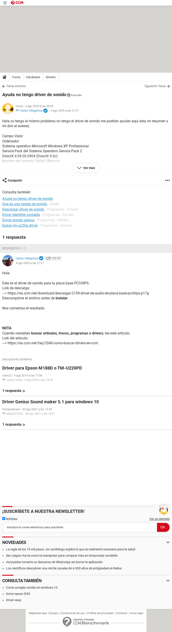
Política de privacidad (100, 613)
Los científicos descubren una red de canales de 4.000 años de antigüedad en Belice (64, 568)
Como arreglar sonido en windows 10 (32, 587)
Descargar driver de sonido (23, 209)
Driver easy (13, 600)
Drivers (51, 77)
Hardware (33, 77)
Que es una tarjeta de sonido (24, 204)
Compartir (15, 180)
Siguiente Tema (155, 86)
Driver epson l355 (18, 594)
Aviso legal (136, 613)
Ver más (89, 168)
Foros (16, 77)
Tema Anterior (16, 86)
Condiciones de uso (73, 613)
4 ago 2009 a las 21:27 (65, 110)
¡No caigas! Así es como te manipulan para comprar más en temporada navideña (62, 555)
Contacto (121, 613)
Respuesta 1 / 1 (14, 248)
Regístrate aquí (38, 613)
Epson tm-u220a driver (20, 225)
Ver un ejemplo (159, 519)
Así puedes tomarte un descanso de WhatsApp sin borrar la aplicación (54, 562)
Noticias (11, 519)
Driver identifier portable (21, 215)
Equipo (54, 613)
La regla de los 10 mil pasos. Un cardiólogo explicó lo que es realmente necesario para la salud (70, 549)
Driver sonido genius (18, 220)
